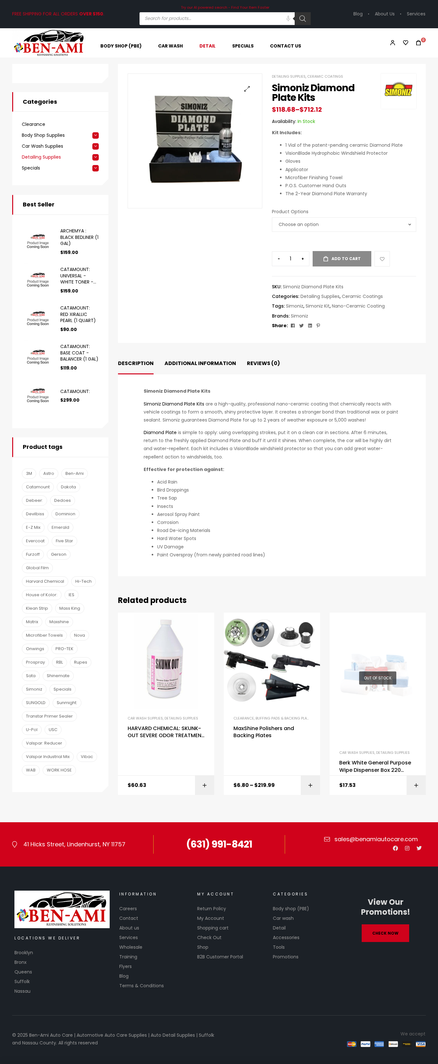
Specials (31, 168)
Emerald (60, 527)
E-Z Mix (33, 527)
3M (29, 473)
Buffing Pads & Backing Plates (284, 718)
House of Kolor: (41, 595)
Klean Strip (37, 608)
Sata (31, 676)
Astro (48, 473)
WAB (31, 770)
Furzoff (33, 554)
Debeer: (34, 500)
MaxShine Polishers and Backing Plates (263, 732)
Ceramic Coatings (325, 76)
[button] (247, 89)
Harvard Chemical (45, 581)
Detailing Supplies (289, 76)
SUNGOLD (36, 703)
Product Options (290, 211)
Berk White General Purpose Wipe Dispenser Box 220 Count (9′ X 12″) (375, 766)
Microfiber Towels (44, 635)
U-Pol (32, 730)
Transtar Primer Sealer (49, 716)
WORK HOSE (59, 770)
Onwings (35, 649)
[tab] (136, 364)
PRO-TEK (64, 649)
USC (53, 730)
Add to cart (346, 258)
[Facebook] (395, 848)
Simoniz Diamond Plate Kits (174, 404)
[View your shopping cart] (416, 43)
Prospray (35, 662)
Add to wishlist (382, 258)
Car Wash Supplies (145, 718)
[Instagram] (407, 848)
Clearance (243, 718)
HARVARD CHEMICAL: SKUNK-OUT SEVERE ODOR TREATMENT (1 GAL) (166, 732)
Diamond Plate (160, 432)
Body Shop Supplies (43, 135)
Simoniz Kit (318, 306)
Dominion (65, 514)
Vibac (87, 757)
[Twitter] (419, 848)
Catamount (38, 487)
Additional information (200, 363)
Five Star (64, 541)
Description (136, 363)
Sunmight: (67, 703)
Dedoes (62, 500)
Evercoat (35, 541)
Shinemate (58, 676)
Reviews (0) (263, 363)
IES (71, 595)
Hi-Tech (83, 581)
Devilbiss (35, 514)
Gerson (58, 554)
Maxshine (59, 622)
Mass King (69, 608)
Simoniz (294, 306)
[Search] (303, 18)
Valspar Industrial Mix (48, 757)
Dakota (68, 487)
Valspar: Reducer (44, 743)
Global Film (37, 568)
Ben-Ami (74, 473)
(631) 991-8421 (219, 844)
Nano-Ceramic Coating (358, 306)
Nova (79, 635)
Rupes (80, 662)
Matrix (32, 622)
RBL (59, 662)
